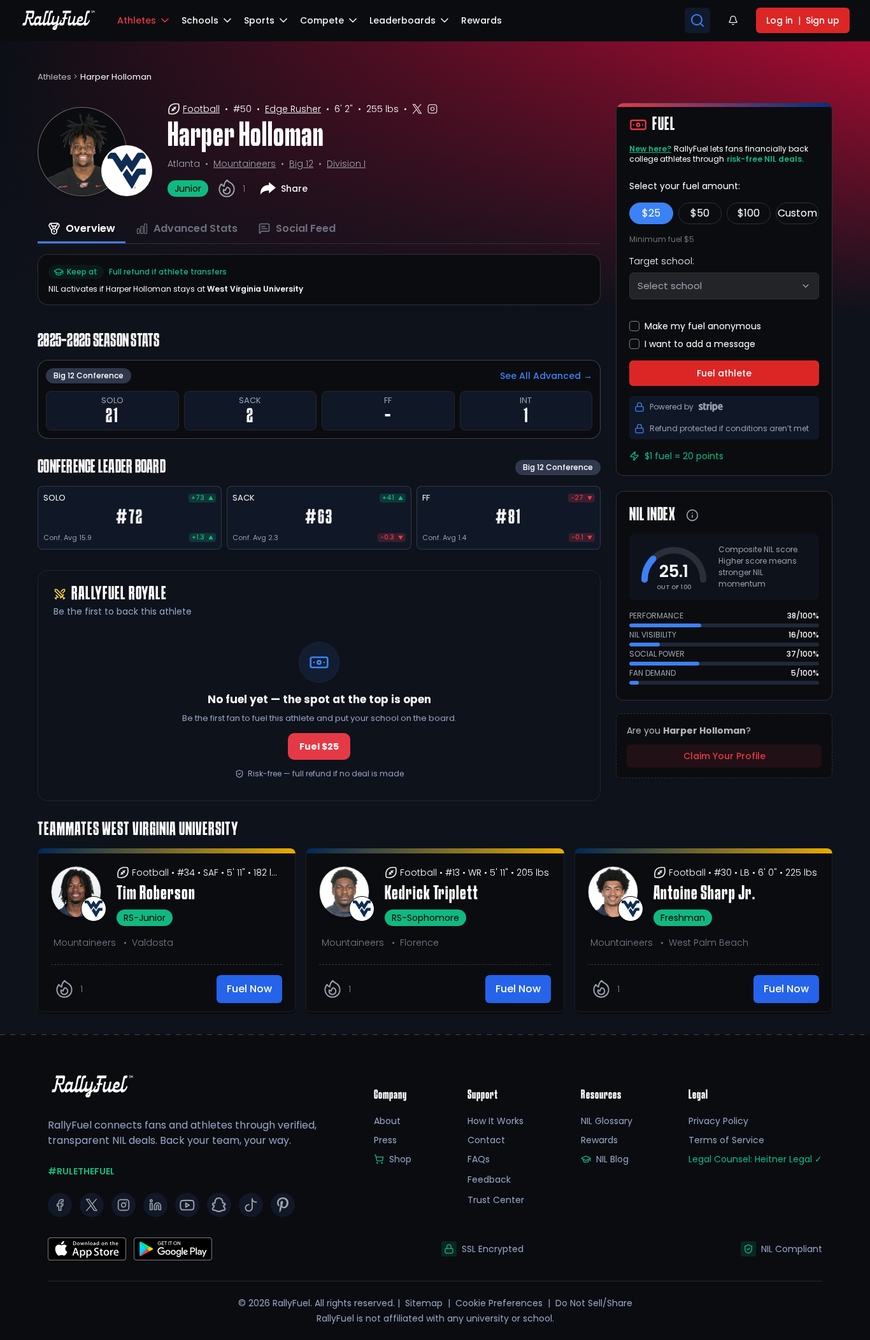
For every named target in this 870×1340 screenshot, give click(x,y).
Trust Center (495, 1200)
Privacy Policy (718, 1121)
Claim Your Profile (724, 756)
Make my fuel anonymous (703, 326)
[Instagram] (123, 1205)
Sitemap (424, 1303)
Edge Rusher (293, 109)
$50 (700, 213)
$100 (749, 213)
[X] (92, 1205)
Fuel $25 (319, 746)
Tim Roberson (156, 894)
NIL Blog (612, 1159)
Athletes (136, 20)
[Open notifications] (733, 20)
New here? (650, 148)
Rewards (599, 1140)
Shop (400, 1159)
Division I (346, 163)
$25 (651, 213)
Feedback (489, 1179)
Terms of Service (726, 1140)
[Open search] (697, 20)
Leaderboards (402, 20)
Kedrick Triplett (431, 894)
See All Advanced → (546, 375)
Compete (322, 20)
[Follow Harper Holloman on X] (417, 109)
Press (385, 1140)
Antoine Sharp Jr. (704, 894)
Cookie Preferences (499, 1303)
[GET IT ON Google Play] (87, 1248)
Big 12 (301, 163)
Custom (797, 213)
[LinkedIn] (155, 1205)
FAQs (478, 1159)
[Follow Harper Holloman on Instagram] (432, 109)
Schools (200, 20)
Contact (486, 1140)
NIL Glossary (606, 1121)
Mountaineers (244, 163)
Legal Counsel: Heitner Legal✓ (755, 1159)
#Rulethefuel (81, 1171)
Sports (259, 20)
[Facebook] (60, 1205)
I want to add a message (700, 344)
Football (201, 109)
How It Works (495, 1121)
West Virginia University (255, 288)
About (387, 1121)
